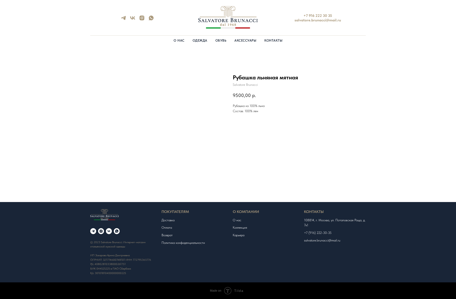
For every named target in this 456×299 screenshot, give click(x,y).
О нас (179, 40)
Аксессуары (245, 40)
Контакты (273, 40)
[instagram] (142, 20)
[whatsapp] (151, 20)
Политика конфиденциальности (183, 243)
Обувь (221, 40)
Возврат (167, 235)
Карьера (238, 235)
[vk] (133, 20)
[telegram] (123, 20)
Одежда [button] (200, 40)
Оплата (167, 227)
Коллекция (240, 227)
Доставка (168, 220)
